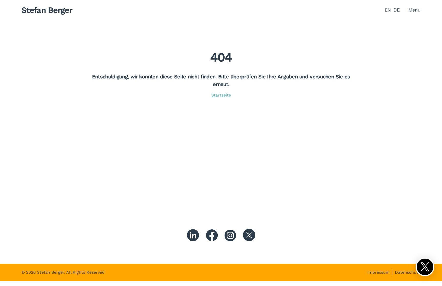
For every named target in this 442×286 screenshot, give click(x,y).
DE (396, 10)
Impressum (378, 272)
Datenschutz (408, 272)
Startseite (221, 95)
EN (388, 10)
